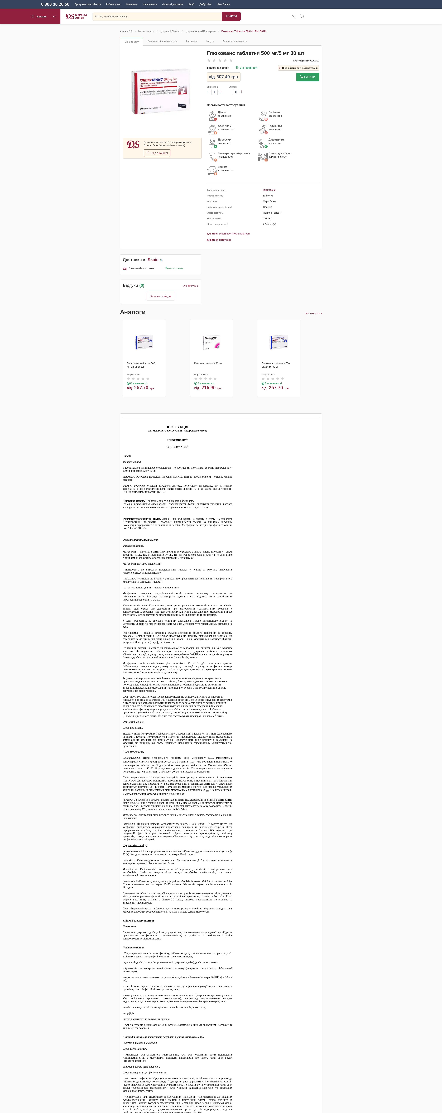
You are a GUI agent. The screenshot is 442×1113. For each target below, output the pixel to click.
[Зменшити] (209, 92)
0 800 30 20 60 (55, 4)
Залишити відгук (160, 296)
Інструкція (191, 41)
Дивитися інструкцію (219, 239)
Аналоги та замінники (235, 41)
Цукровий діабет (169, 31)
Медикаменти (146, 31)
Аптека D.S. (126, 31)
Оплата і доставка (172, 4)
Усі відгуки (189, 285)
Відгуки (210, 41)
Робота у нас (113, 4)
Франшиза (132, 4)
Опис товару (131, 41)
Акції (191, 4)
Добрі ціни (205, 4)
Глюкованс (269, 190)
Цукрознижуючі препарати (200, 31)
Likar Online (223, 4)
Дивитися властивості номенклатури (228, 233)
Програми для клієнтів (88, 4)
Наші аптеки (150, 4)
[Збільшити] (220, 92)
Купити (309, 77)
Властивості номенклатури (162, 41)
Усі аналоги (312, 313)
